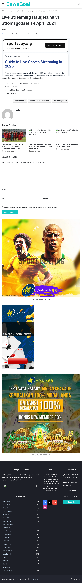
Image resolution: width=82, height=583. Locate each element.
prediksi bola (7, 554)
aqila (4, 29)
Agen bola (6, 501)
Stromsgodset (61, 100)
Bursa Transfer (8, 508)
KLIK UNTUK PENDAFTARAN (41, 299)
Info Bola (6, 514)
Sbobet (5, 560)
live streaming (13, 11)
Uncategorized (8, 570)
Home (5, 11)
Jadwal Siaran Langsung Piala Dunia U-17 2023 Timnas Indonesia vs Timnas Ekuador (12, 146)
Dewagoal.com (34, 579)
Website (45, 198)
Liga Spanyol (7, 547)
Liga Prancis (7, 544)
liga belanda (7, 521)
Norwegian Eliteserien (40, 100)
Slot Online (6, 564)
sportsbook (6, 567)
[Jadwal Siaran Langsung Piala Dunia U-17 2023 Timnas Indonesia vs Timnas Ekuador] (14, 135)
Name (4, 189)
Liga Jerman (7, 541)
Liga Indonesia (8, 531)
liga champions (8, 524)
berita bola (6, 504)
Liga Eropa (6, 527)
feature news (7, 511)
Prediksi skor (7, 557)
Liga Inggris (7, 534)
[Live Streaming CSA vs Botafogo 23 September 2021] (68, 135)
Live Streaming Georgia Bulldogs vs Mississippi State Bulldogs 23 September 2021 (40, 146)
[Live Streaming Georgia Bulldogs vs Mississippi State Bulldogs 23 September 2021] (41, 135)
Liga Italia (6, 537)
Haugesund (21, 100)
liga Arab (6, 518)
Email (4, 198)
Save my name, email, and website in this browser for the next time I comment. (30, 207)
